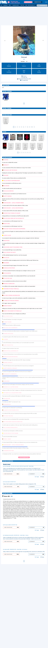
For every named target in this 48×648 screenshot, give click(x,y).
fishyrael (6, 496)
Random (5, 5)
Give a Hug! (22, 61)
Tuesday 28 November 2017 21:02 (9, 499)
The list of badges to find (24, 457)
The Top (22, 5)
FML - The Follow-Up (30, 5)
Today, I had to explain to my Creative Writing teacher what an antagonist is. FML (19, 484)
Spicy (10, 5)
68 (26, 61)
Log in (46, 2)
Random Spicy (16, 5)
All (1, 5)
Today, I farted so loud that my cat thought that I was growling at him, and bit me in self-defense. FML (24, 551)
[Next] (34, 127)
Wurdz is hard (6, 464)
